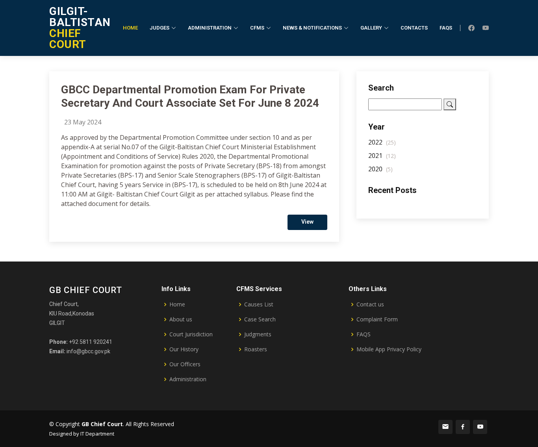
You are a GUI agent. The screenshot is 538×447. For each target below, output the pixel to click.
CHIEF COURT (80, 28)
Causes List (258, 304)
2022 (382, 142)
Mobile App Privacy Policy (388, 349)
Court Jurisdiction (191, 334)
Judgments (257, 334)
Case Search (260, 319)
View (307, 222)
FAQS (363, 334)
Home (130, 28)
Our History (184, 349)
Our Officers (184, 364)
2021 (382, 155)
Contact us (370, 304)
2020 (380, 169)
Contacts (414, 28)
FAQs (446, 28)
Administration (187, 379)
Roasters (255, 349)
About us (180, 319)
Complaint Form (377, 319)
